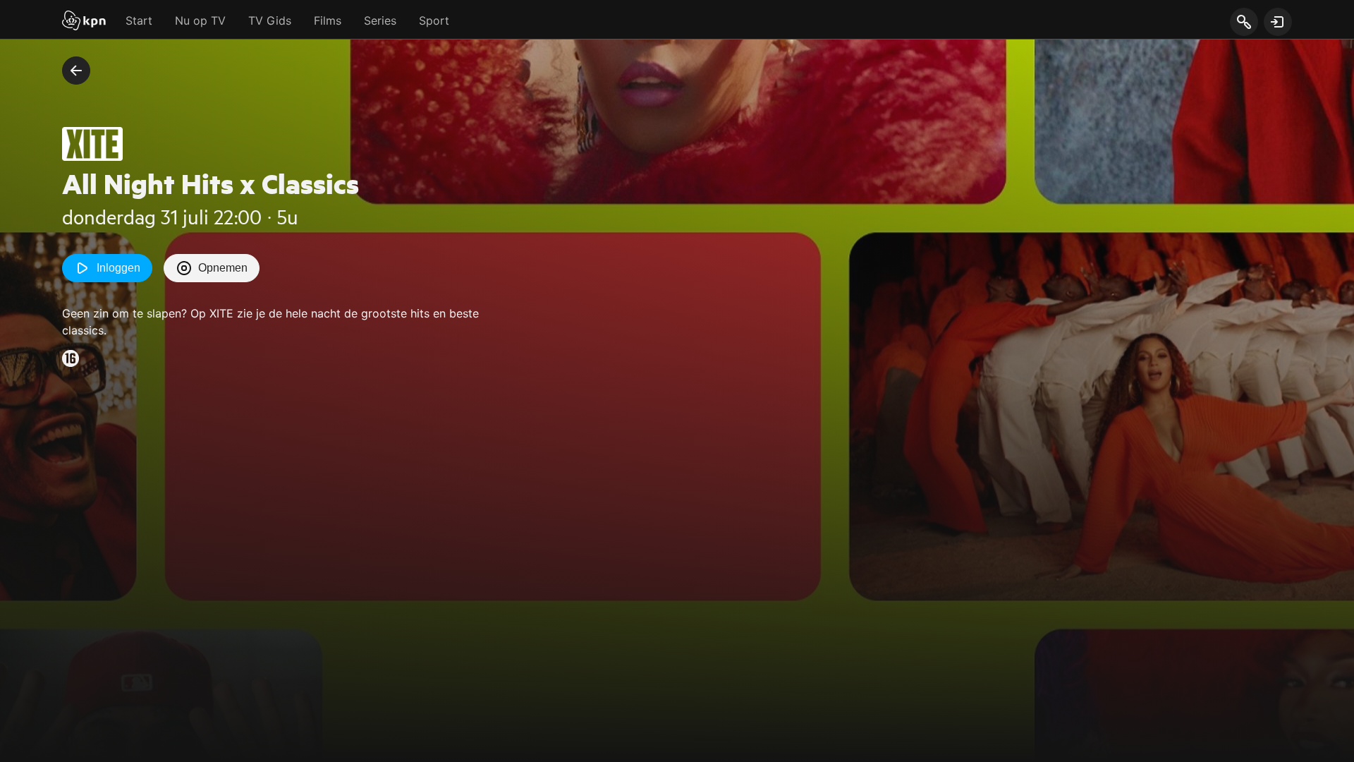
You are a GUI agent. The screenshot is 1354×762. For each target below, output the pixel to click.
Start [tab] (139, 20)
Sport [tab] (434, 20)
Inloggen (118, 268)
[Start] (84, 22)
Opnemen (223, 268)
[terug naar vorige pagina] (76, 70)
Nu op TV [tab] (200, 20)
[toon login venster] (1278, 22)
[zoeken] (1243, 22)
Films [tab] (327, 20)
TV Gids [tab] (269, 20)
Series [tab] (380, 20)
